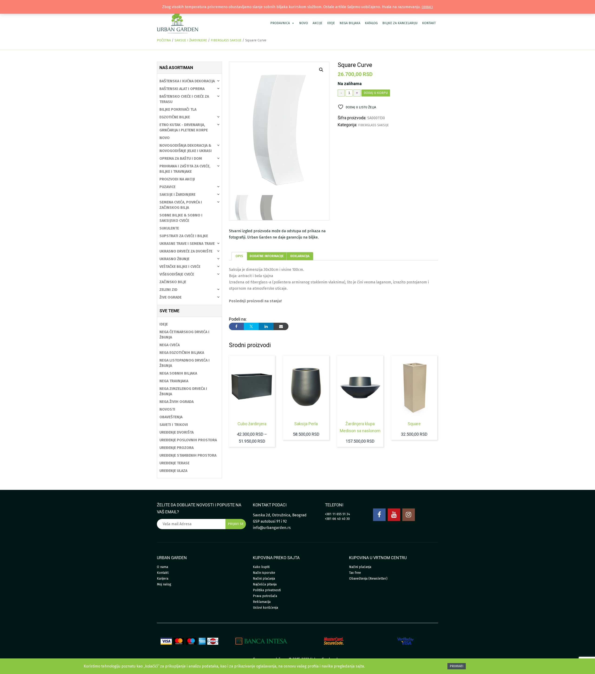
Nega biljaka (350, 23)
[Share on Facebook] (236, 326)
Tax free (355, 573)
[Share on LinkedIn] (266, 326)
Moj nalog (164, 584)
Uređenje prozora (176, 447)
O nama (162, 567)
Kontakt (429, 23)
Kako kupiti (261, 567)
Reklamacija (262, 602)
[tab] (239, 256)
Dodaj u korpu (376, 93)
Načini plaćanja (264, 579)
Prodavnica (280, 23)
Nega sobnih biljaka (178, 373)
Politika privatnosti (267, 590)
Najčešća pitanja (265, 584)
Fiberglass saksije (226, 40)
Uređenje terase (174, 463)
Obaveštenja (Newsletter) (368, 579)
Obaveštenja (170, 417)
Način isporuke (264, 573)
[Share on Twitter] (251, 326)
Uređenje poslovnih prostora (188, 440)
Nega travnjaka (173, 381)
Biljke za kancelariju (399, 23)
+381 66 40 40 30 (337, 519)
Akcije (317, 23)
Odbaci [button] (427, 7)
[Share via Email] (281, 326)
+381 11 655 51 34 (337, 514)
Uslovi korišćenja (265, 608)
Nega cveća (169, 345)
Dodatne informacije (267, 256)
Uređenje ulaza (173, 470)
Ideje (331, 23)
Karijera (162, 579)
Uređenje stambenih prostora (187, 455)
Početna (164, 40)
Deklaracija (299, 256)
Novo (303, 23)
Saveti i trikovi (173, 424)
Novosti (167, 409)
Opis (239, 256)
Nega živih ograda (176, 401)
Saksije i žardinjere (191, 40)
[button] (321, 70)
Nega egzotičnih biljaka (181, 352)
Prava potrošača (265, 596)
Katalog (371, 23)
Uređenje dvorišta (176, 432)
